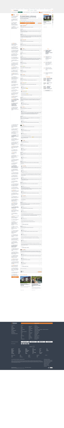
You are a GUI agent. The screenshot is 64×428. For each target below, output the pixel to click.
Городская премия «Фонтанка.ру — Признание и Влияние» (41, 329)
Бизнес (22, 328)
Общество (30, 327)
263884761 (23, 195)
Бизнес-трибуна (23, 329)
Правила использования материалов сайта (48, 361)
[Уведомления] (50, 10)
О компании (12, 331)
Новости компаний (23, 274)
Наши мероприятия (13, 330)
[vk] (25, 343)
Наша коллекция (37, 331)
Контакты (12, 327)
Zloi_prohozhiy (23, 82)
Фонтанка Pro (36, 326)
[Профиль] (52, 10)
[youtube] (26, 343)
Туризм (29, 334)
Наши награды (45, 366)
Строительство (30, 332)
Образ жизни (30, 326)
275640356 (23, 39)
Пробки (32, 10)
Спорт (29, 331)
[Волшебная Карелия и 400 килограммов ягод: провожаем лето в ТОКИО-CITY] (36, 279)
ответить (22, 28)
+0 (39, 38)
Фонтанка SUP (36, 328)
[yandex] (28, 343)
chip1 (22, 74)
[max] (21, 343)
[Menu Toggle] (12, 10)
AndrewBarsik (23, 249)
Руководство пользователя (46, 365)
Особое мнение (30, 328)
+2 (39, 28)
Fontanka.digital (36, 333)
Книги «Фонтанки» (37, 332)
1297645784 (22, 172)
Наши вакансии (13, 332)
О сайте (12, 326)
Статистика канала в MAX (14, 333)
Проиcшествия (30, 330)
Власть (22, 332)
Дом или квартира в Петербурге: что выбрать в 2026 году (25, 284)
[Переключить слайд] (52, 17)
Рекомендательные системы (46, 363)
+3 (39, 194)
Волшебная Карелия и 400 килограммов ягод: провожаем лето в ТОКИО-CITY (36, 285)
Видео (21, 330)
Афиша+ (22, 327)
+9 (39, 164)
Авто (21, 326)
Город (21, 334)
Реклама (12, 329)
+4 (39, 101)
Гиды (21, 333)
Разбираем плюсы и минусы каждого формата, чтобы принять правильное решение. (25, 286)
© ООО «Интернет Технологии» (28, 367)
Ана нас (22, 48)
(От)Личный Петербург (37, 330)
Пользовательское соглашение (47, 359)
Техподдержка (13, 328)
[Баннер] (20, 12)
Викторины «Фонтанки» (24, 331)
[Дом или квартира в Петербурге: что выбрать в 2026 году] (25, 279)
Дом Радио (36, 334)
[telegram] (23, 343)
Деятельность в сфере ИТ (46, 364)
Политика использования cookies (47, 362)
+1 (39, 147)
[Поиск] (49, 10)
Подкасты (30, 329)
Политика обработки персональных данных (48, 360)
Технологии (30, 333)
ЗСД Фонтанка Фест (37, 327)
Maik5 (22, 25)
